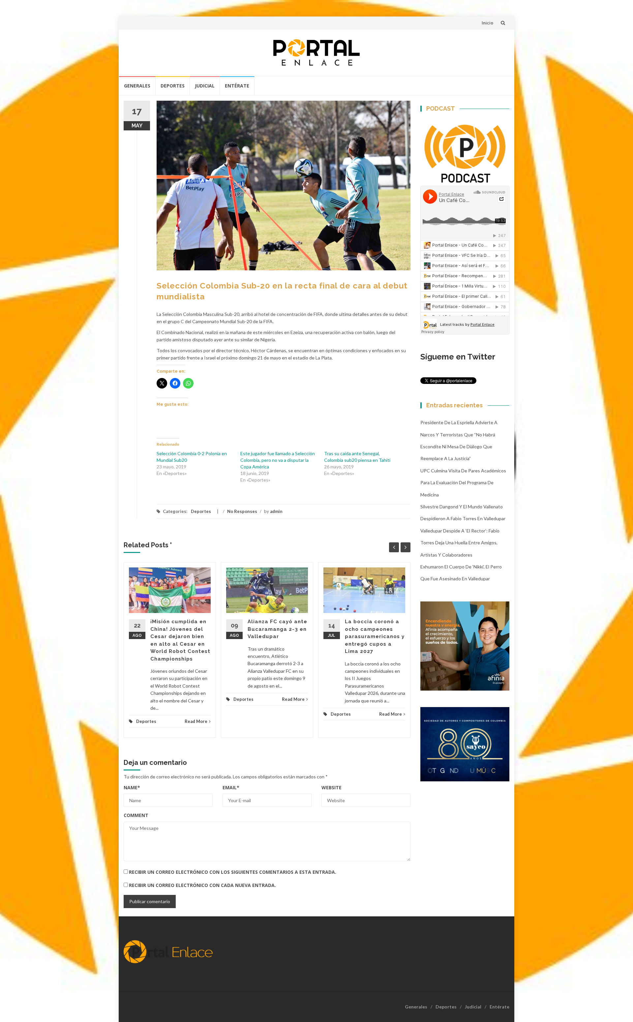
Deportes (173, 86)
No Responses (242, 511)
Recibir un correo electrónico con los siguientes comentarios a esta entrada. (232, 872)
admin (276, 511)
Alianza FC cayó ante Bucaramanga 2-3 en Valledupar (277, 629)
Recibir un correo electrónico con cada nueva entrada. (202, 885)
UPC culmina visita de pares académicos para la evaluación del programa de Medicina (463, 482)
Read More (196, 721)
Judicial (205, 86)
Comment (136, 815)
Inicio (487, 23)
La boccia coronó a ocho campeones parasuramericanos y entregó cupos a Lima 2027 (375, 636)
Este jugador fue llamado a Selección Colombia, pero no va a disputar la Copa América (277, 460)
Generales (137, 86)
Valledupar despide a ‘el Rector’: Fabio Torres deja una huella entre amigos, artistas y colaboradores (459, 543)
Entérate (237, 86)
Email (231, 787)
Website (331, 787)
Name (132, 787)
